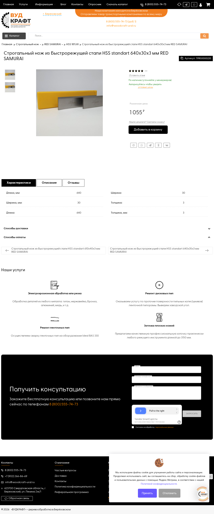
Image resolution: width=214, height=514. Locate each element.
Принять (147, 493)
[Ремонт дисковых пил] (159, 294)
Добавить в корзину (148, 129)
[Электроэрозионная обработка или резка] (55, 294)
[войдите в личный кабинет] (200, 5)
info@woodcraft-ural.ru (121, 26)
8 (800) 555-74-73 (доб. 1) (121, 21)
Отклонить (170, 493)
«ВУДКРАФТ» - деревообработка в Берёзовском (41, 509)
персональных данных (164, 427)
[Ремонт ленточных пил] (55, 326)
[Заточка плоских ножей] (159, 326)
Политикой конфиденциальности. (159, 483)
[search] (204, 36)
